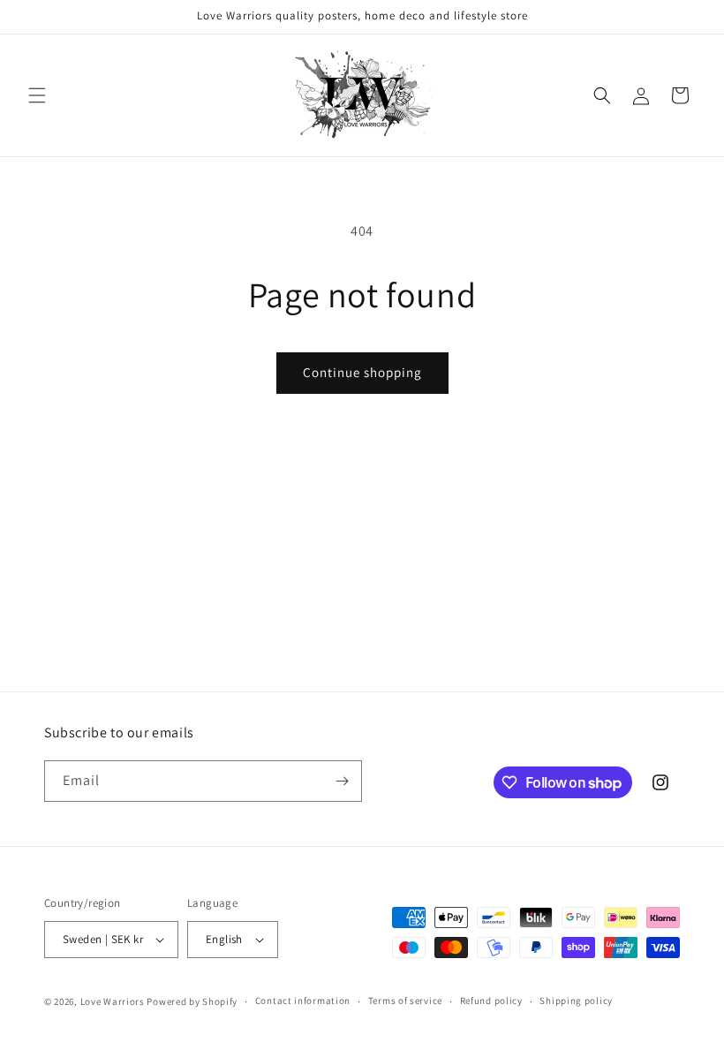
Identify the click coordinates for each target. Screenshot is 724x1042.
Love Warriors (112, 1001)
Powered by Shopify (192, 1001)
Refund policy (491, 1000)
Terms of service (405, 1000)
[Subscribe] (341, 781)
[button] (37, 95)
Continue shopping (362, 372)
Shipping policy (576, 1000)
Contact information (303, 1000)
